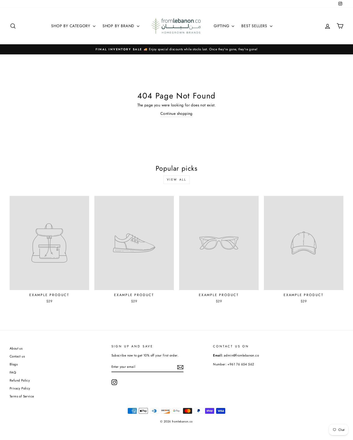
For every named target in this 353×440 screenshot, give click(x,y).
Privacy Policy (20, 388)
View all (176, 179)
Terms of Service (22, 396)
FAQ (13, 372)
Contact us (17, 356)
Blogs (14, 364)
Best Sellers (254, 26)
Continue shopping (176, 113)
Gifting (222, 26)
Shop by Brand (119, 26)
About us (16, 348)
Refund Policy (20, 380)
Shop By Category (71, 26)
